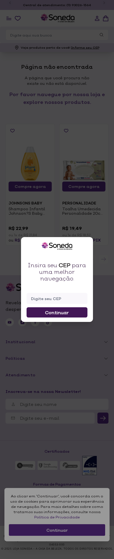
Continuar (57, 312)
